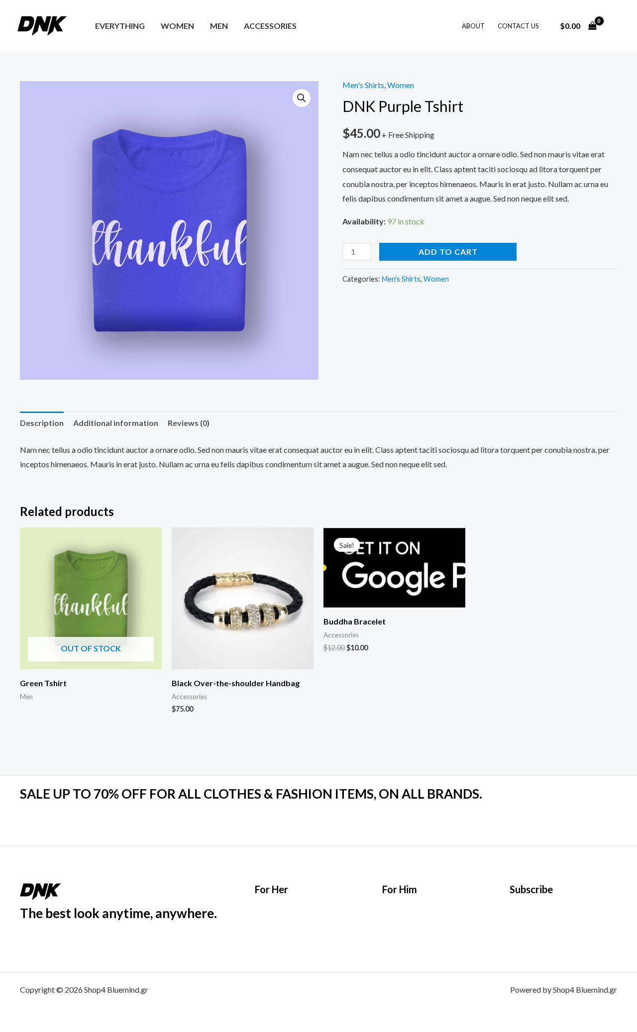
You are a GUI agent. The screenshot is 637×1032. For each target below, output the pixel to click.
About (473, 26)
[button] (302, 98)
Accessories (270, 25)
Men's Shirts (363, 85)
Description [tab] (42, 422)
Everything (120, 25)
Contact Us (518, 26)
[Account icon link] (615, 25)
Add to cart (448, 251)
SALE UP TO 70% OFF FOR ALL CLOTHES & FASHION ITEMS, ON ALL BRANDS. (251, 794)
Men (219, 25)
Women (177, 25)
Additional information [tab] (115, 422)
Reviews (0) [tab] (189, 422)
